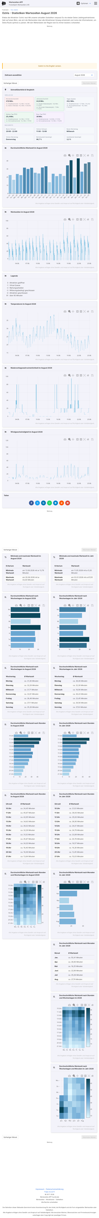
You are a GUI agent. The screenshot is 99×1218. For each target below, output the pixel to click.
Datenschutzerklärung (55, 1189)
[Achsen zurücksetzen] (88, 155)
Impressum (40, 1189)
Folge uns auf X (49, 1192)
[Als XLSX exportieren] (92, 155)
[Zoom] (69, 155)
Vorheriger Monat (10, 83)
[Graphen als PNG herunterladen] (65, 155)
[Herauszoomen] (81, 155)
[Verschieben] (73, 155)
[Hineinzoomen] (77, 155)
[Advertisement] (49, 44)
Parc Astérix (14, 10)
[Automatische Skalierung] (84, 155)
